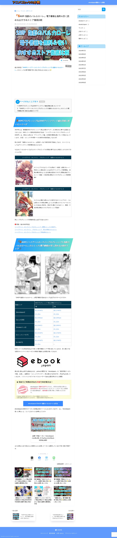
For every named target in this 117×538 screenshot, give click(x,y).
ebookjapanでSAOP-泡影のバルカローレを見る (43, 403)
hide (42, 102)
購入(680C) (57, 325)
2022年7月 (82, 68)
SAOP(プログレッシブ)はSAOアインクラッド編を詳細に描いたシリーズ (38, 106)
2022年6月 (82, 72)
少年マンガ (68, 464)
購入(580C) (38, 325)
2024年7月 (82, 50)
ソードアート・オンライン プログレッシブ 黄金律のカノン (33, 232)
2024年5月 (82, 57)
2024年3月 (82, 61)
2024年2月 (82, 65)
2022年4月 (82, 79)
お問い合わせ (60, 533)
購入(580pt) (39, 318)
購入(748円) (57, 310)
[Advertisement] (43, 84)
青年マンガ (83, 38)
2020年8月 (82, 82)
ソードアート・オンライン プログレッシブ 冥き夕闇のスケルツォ (36, 229)
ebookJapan (84, 24)
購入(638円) (39, 310)
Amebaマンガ (84, 21)
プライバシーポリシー (71, 533)
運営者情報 (52, 533)
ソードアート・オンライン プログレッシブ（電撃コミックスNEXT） (36, 227)
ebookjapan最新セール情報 (97, 2)
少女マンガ (83, 31)
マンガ (82, 28)
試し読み (38, 314)
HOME (59, 530)
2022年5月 (82, 75)
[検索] (103, 9)
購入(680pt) (57, 318)
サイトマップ (44, 533)
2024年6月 (82, 54)
